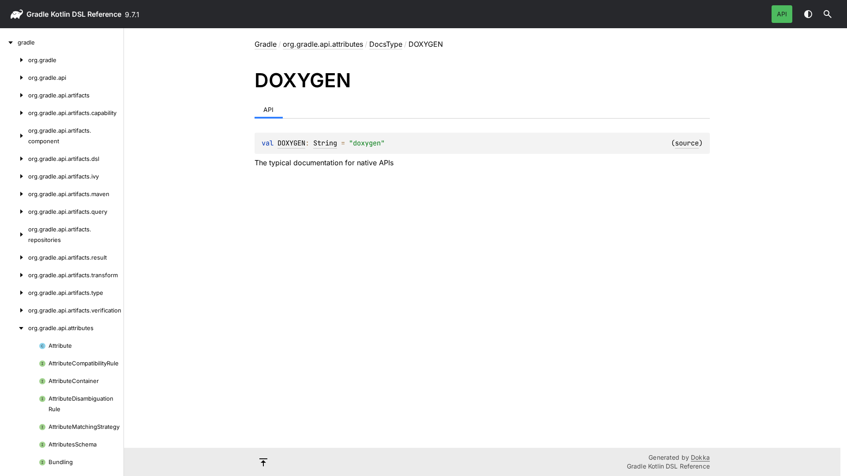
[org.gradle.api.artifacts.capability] (14, 113)
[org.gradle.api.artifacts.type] (14, 292)
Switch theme (808, 14)
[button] (827, 14)
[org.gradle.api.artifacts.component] (14, 136)
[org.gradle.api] (14, 77)
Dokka (700, 457)
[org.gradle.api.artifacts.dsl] (14, 158)
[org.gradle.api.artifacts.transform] (14, 275)
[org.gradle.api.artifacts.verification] (14, 310)
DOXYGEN (291, 143)
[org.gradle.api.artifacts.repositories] (14, 234)
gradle (37, 14)
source (687, 143)
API (782, 14)
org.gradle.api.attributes (323, 44)
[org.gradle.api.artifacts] (14, 95)
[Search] (827, 14)
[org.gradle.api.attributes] (14, 328)
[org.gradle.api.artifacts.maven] (14, 194)
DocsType (385, 44)
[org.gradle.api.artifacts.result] (14, 257)
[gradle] (9, 42)
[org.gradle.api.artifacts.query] (14, 211)
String (325, 143)
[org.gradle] (14, 60)
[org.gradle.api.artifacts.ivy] (14, 176)
